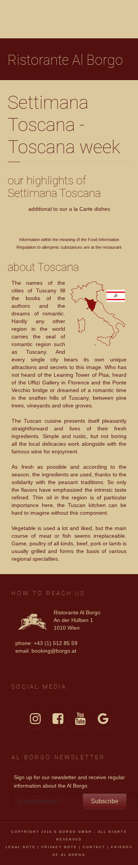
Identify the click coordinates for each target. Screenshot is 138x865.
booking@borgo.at (53, 651)
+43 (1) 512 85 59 (55, 643)
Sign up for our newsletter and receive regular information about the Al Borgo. (69, 781)
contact (94, 847)
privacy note (59, 847)
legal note (21, 847)
